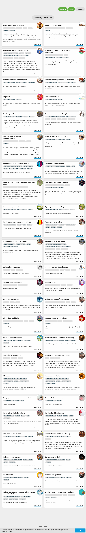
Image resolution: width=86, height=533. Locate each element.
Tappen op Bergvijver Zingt (56, 318)
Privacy (45, 526)
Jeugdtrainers (51, 282)
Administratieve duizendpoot (15, 80)
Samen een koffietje (53, 457)
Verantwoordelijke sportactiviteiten (59, 80)
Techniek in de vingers (12, 355)
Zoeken (63, 9)
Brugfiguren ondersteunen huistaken (18, 398)
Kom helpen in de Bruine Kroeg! (57, 434)
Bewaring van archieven (12, 338)
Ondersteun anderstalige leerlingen (17, 222)
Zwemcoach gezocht (53, 25)
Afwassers (7, 376)
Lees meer (37, 44)
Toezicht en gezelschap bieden (57, 355)
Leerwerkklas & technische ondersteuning (14, 137)
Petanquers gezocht (53, 475)
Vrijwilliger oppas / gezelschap (57, 299)
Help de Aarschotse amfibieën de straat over (19, 183)
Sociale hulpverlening (54, 398)
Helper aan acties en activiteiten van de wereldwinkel (19, 493)
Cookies (40, 526)
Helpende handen (52, 97)
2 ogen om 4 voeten (11, 299)
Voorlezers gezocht (11, 207)
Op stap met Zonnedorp (54, 207)
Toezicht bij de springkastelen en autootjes (58, 51)
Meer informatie (7, 531)
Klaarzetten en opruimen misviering (59, 338)
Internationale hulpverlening (14, 413)
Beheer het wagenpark (12, 267)
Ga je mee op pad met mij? (56, 114)
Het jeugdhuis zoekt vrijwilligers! (16, 163)
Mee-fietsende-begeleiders (56, 267)
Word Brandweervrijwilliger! (14, 25)
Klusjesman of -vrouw (12, 434)
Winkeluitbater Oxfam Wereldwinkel (59, 492)
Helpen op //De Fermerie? (55, 241)
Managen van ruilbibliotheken (15, 241)
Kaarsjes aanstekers (53, 376)
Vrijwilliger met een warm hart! (15, 50)
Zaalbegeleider (9, 114)
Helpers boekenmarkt (12, 457)
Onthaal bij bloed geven (54, 413)
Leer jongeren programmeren (57, 182)
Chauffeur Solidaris (11, 318)
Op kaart (81, 9)
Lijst (72, 9)
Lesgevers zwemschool (54, 163)
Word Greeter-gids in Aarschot (57, 136)
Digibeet (6, 97)
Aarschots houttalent (54, 222)
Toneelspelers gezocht (12, 282)
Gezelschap (8, 475)
